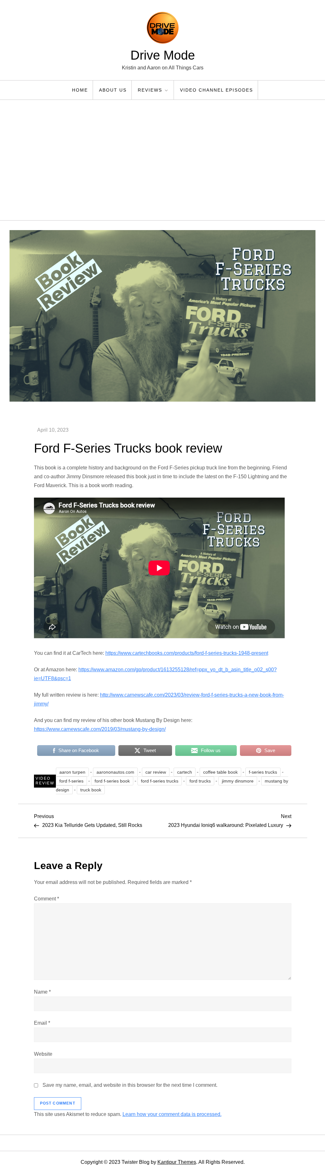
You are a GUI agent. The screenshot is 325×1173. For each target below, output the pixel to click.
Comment (46, 898)
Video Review (45, 781)
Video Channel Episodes (216, 90)
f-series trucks (263, 772)
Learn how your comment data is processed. (172, 1114)
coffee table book (220, 772)
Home (80, 90)
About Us (113, 90)
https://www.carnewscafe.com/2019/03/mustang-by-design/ (100, 729)
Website (43, 1054)
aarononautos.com (115, 772)
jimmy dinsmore (238, 780)
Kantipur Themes (176, 1162)
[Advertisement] (162, 160)
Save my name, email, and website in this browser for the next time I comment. (130, 1085)
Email (42, 1023)
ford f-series (71, 780)
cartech (184, 772)
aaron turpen (72, 772)
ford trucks (200, 780)
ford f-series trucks (159, 780)
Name (42, 992)
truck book (90, 789)
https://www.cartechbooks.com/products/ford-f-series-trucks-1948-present (186, 653)
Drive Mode (162, 55)
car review (155, 772)
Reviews (150, 90)
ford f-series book (112, 780)
